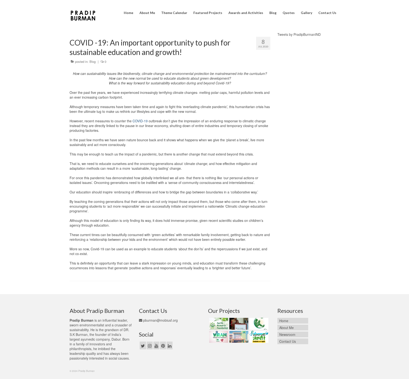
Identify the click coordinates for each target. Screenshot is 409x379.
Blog (92, 61)
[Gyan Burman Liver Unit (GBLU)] (238, 324)
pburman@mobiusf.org (160, 320)
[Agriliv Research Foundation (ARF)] (218, 324)
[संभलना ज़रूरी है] (258, 337)
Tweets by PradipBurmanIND (299, 34)
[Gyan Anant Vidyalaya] (238, 337)
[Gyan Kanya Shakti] (258, 324)
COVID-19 (140, 121)
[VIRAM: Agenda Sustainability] (218, 337)
